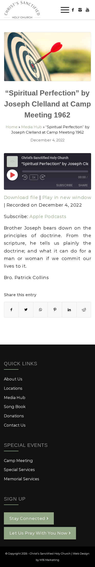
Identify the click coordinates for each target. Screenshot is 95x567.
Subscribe (64, 185)
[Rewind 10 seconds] (25, 177)
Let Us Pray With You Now (38, 533)
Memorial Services (21, 478)
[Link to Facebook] (72, 9)
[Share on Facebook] (11, 309)
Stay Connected (27, 518)
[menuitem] (62, 10)
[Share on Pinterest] (55, 309)
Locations (13, 388)
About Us (13, 378)
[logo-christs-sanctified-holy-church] (39, 10)
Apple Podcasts (47, 216)
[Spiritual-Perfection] (47, 56)
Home (12, 126)
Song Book (15, 406)
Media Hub (31, 126)
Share (83, 185)
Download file (21, 197)
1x (33, 177)
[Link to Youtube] (87, 9)
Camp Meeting (18, 460)
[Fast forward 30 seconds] (42, 177)
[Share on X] (26, 309)
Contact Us (15, 425)
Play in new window (66, 197)
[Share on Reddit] (84, 309)
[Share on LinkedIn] (69, 309)
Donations (14, 415)
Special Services (19, 469)
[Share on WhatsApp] (40, 309)
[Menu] (62, 10)
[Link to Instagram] (80, 9)
